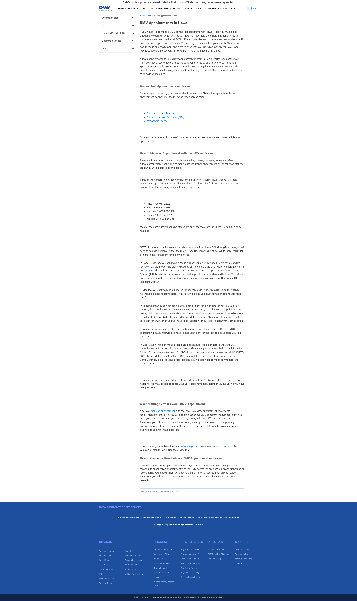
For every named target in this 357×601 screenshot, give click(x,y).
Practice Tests (105, 583)
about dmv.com (242, 549)
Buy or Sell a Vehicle (190, 549)
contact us (239, 563)
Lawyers (157, 577)
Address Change (106, 551)
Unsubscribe (170, 517)
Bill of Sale (158, 559)
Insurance (187, 8)
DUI (100, 574)
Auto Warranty (105, 560)
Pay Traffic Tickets (189, 568)
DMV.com (106, 541)
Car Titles (103, 565)
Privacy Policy (241, 554)
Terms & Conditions (243, 559)
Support (241, 541)
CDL (104, 25)
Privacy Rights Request (129, 517)
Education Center (106, 578)
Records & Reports (133, 555)
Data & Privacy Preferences (120, 507)
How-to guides (192, 541)
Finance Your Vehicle (190, 559)
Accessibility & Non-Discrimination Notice (173, 525)
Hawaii (150, 15)
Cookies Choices (186, 517)
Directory (215, 541)
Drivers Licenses (110, 17)
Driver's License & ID (190, 554)
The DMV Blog (214, 559)
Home (142, 15)
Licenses (120, 8)
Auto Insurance (106, 555)
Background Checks (162, 554)
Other (104, 48)
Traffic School (131, 565)
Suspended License (133, 560)
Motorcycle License (111, 40)
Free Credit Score (161, 572)
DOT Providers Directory (218, 554)
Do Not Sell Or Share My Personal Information (218, 517)
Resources (161, 541)
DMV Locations (229, 8)
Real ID (128, 551)
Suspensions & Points (190, 577)
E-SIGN (199, 525)
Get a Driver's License (190, 563)
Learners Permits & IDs (113, 33)
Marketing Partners (152, 517)
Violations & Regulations (158, 8)
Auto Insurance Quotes (163, 549)
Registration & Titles (136, 8)
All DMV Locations (216, 549)
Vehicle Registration (134, 574)
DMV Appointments (161, 563)
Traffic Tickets (131, 569)
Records (176, 8)
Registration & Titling (190, 572)
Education (199, 8)
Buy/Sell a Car (214, 8)
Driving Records (160, 568)
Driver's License (106, 569)
